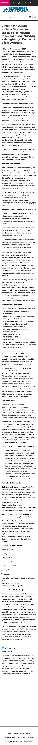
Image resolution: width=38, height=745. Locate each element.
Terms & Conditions (27, 738)
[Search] (26, 17)
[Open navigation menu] (3, 17)
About (10, 734)
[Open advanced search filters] (30, 17)
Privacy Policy (28, 742)
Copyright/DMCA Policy (13, 742)
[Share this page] (35, 17)
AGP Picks (5, 3)
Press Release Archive (22, 734)
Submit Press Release (11, 738)
